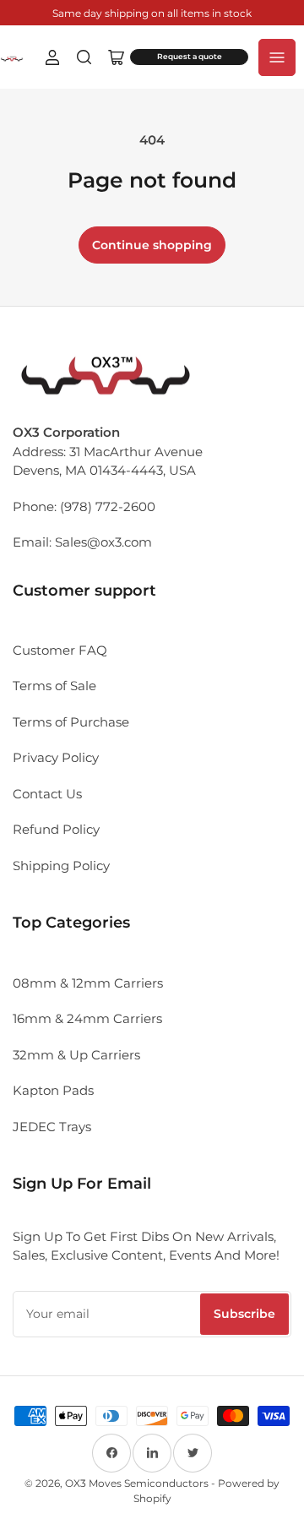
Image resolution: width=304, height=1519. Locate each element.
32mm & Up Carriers (76, 1055)
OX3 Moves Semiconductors (137, 1483)
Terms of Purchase (71, 722)
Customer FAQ (60, 650)
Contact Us (47, 794)
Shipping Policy (61, 866)
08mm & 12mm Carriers (88, 983)
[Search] (84, 57)
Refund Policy (56, 829)
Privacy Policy (56, 757)
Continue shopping (152, 245)
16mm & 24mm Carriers (87, 1018)
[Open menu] (277, 57)
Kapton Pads (53, 1090)
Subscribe (244, 1313)
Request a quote (189, 56)
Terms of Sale (54, 686)
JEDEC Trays (52, 1127)
